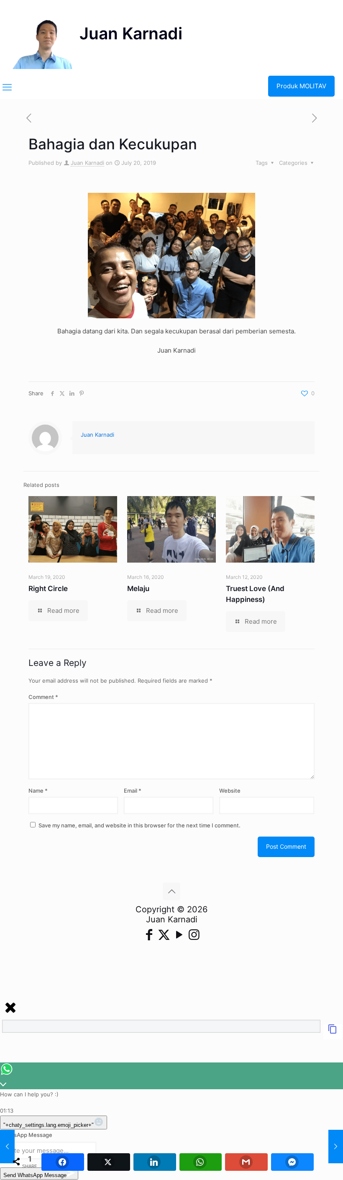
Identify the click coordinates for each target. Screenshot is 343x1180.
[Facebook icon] (149, 934)
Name (38, 790)
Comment (43, 697)
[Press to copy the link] (332, 1031)
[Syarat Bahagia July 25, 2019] (335, 1146)
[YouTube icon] (179, 934)
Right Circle (48, 588)
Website (230, 790)
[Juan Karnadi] (97, 37)
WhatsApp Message (26, 1134)
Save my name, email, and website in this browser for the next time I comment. (139, 825)
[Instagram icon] (194, 934)
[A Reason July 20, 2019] (7, 1146)
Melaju (138, 588)
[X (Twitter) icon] (164, 934)
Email (132, 790)
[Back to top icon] (171, 891)
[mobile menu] (7, 87)
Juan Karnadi (87, 162)
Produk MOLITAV (301, 86)
